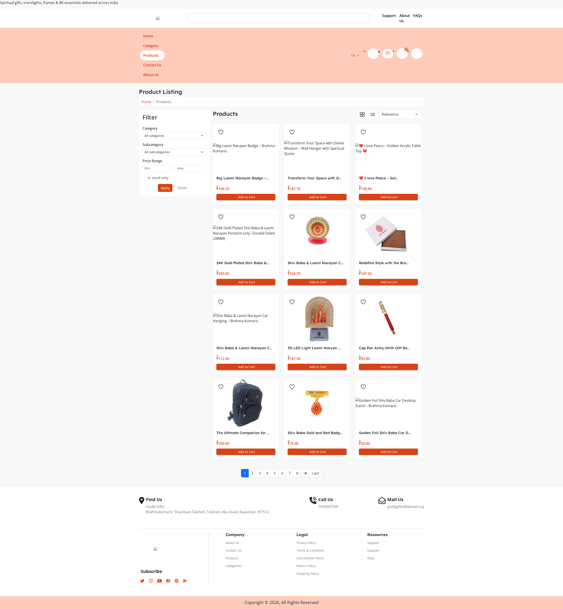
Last (315, 473)
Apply (165, 187)
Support (389, 15)
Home (146, 101)
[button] (355, 55)
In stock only (158, 177)
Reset (182, 187)
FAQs (417, 15)
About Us (404, 18)
